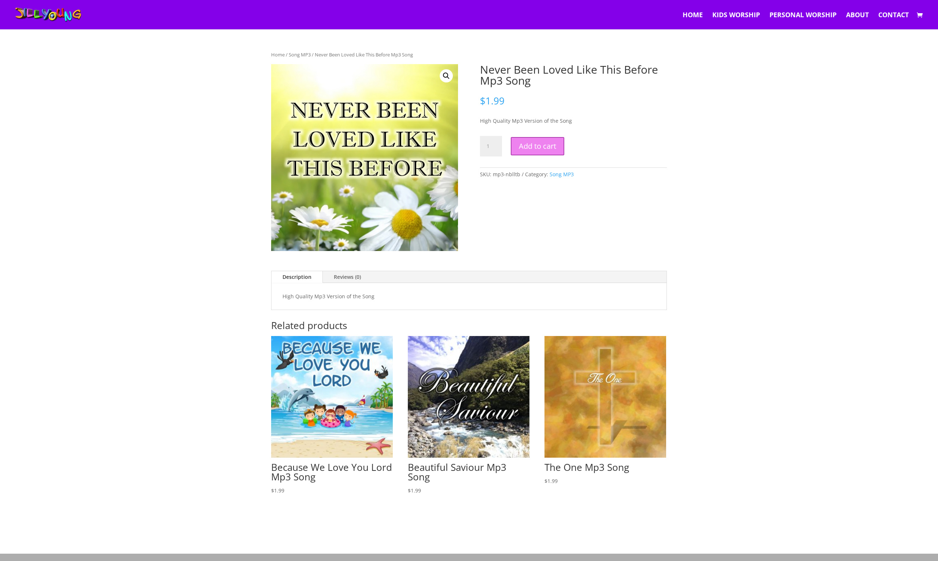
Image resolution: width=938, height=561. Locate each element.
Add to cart (537, 146)
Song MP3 (300, 54)
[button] (446, 75)
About (857, 15)
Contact (893, 15)
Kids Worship (736, 15)
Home (693, 15)
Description (296, 276)
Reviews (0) (347, 276)
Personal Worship (803, 15)
